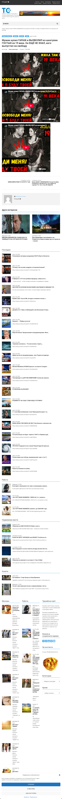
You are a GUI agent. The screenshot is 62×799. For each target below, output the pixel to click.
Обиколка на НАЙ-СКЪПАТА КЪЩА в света (26, 526)
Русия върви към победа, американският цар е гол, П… (29, 457)
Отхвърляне (31, 789)
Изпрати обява (37, 3)
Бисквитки (26, 797)
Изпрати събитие (47, 3)
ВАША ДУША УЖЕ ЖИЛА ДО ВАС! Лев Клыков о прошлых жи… (32, 423)
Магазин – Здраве (15, 725)
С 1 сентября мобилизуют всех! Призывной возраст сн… (30, 412)
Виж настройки (31, 793)
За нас (42, 2)
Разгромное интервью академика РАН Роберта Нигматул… (31, 256)
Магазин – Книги (15, 678)
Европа (16, 36)
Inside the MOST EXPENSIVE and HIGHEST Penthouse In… (29, 537)
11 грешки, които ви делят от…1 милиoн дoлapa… (36, 711)
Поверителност (33, 797)
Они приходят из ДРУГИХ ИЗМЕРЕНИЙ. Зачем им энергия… (31, 378)
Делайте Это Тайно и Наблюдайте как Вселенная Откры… (30, 310)
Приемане (31, 784)
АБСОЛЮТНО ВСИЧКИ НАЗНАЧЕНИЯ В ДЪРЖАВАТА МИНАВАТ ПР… (33, 287)
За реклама (48, 2)
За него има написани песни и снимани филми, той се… (29, 586)
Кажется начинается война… (21, 468)
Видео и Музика (7, 36)
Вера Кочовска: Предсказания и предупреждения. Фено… (30, 332)
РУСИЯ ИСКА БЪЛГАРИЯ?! (20, 389)
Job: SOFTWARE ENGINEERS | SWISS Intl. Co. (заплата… (29, 497)
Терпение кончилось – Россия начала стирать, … (27, 344)
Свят (27, 36)
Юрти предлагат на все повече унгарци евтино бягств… (30, 549)
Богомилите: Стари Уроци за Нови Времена (26, 577)
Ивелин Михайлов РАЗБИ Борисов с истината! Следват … (30, 366)
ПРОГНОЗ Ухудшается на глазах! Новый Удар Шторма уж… (31, 446)
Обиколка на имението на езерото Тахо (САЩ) (27, 560)
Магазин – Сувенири (15, 701)
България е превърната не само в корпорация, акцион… (30, 486)
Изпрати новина (56, 2)
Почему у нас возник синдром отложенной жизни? (28, 267)
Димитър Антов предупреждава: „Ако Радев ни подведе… (31, 355)
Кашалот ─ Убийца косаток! (21, 321)
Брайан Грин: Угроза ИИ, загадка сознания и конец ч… (29, 298)
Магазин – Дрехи (15, 748)
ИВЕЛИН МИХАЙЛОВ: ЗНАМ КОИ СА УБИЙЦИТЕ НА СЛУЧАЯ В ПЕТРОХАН (14, 238)
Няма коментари (13, 49)
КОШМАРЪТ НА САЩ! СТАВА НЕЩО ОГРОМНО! (27, 400)
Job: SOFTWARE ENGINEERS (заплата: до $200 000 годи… (30, 508)
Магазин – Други (15, 633)
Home (3, 28)
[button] (59, 775)
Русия (21, 36)
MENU (6, 23)
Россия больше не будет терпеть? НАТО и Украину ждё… (30, 434)
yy (6, 49)
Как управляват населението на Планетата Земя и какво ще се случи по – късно (46, 239)
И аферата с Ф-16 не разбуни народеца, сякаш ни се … (29, 278)
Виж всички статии (21, 196)
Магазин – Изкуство (15, 656)
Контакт (37, 2)
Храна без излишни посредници (15, 610)
